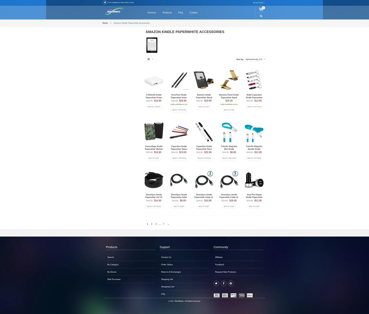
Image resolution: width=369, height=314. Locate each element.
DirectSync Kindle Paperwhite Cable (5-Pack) (229, 197)
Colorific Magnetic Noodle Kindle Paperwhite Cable (254, 149)
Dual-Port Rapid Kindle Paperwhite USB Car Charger (254, 197)
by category (113, 264)
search (110, 257)
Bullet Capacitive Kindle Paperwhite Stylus (254, 97)
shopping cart (167, 286)
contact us (166, 257)
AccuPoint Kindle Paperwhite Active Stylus (179, 97)
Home (105, 23)
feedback (219, 264)
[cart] (261, 9)
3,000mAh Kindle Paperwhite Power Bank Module (154, 97)
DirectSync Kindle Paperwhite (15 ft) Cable (153, 197)
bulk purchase (114, 279)
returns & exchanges (171, 272)
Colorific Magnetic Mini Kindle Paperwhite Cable (229, 149)
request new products (225, 272)
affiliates (219, 257)
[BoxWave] (113, 12)
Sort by (239, 59)
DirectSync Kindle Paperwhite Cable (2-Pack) (204, 197)
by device (111, 272)
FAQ (163, 294)
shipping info (167, 279)
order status (167, 264)
